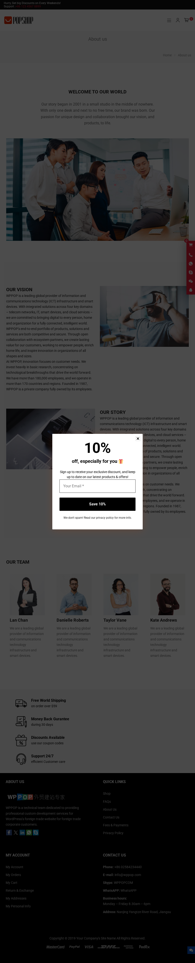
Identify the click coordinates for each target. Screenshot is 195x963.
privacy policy (105, 517)
